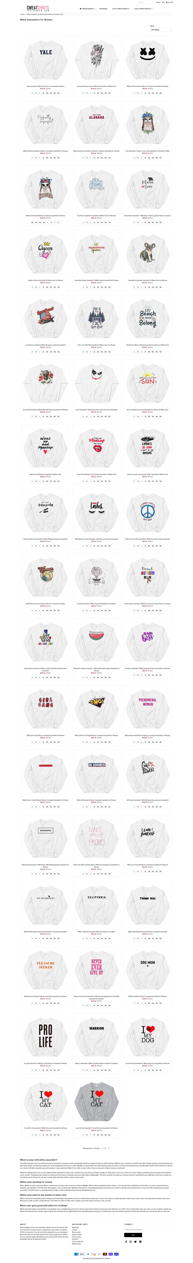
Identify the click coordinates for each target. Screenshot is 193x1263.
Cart (170, 2)
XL (43, 93)
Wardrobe (75, 1227)
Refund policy (76, 1244)
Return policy (76, 1232)
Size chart (75, 1239)
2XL (47, 93)
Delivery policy (77, 1234)
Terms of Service (77, 1241)
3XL (51, 93)
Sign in (158, 2)
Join (163, 2)
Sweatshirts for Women (102, 1258)
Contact (74, 1230)
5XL (59, 93)
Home (22, 14)
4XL (55, 93)
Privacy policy (76, 1237)
